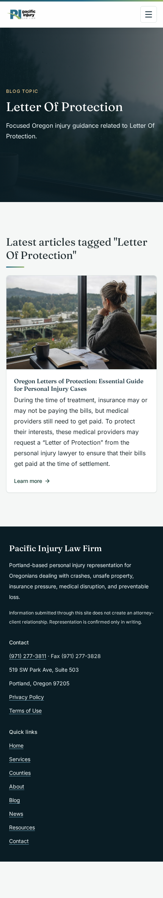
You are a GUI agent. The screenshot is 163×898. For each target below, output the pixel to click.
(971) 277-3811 (27, 656)
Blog (14, 800)
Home (16, 745)
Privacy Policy (26, 697)
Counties (20, 772)
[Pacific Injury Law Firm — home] (21, 14)
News (16, 813)
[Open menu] (148, 14)
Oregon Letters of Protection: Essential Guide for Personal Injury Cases (78, 384)
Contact (19, 841)
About (16, 786)
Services (19, 759)
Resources (22, 827)
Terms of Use (25, 710)
